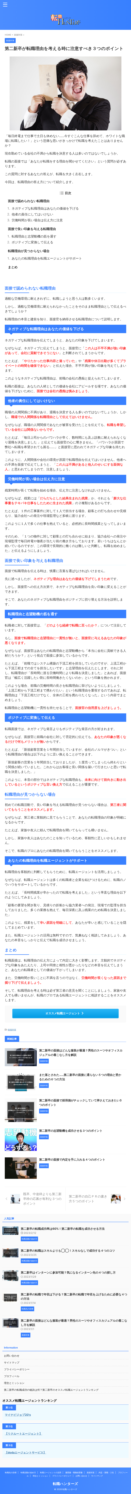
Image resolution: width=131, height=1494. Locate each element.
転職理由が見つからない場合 (29, 251)
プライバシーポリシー (17, 1369)
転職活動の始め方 (28, 1472)
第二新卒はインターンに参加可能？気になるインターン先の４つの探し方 (68, 1272)
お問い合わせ (11, 1355)
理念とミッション (14, 1383)
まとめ (13, 267)
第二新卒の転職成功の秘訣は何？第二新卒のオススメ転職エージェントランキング (51, 1389)
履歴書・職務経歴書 (74, 1472)
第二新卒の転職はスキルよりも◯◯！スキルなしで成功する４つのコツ (68, 1250)
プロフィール (11, 1376)
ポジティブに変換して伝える (33, 242)
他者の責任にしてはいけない (33, 214)
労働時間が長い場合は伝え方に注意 (38, 220)
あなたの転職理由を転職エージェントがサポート (47, 258)
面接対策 (12, 1029)
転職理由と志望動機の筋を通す (34, 236)
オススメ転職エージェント (63, 1013)
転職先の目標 (10, 1472)
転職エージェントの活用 (50, 1472)
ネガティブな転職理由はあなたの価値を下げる (46, 208)
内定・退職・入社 (106, 1472)
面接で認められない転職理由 (29, 201)
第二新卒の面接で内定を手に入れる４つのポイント (72, 1159)
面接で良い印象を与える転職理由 (32, 229)
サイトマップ (11, 1362)
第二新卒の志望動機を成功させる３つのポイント (70, 1130)
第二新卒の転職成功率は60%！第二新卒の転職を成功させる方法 (63, 1228)
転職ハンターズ (65, 1484)
